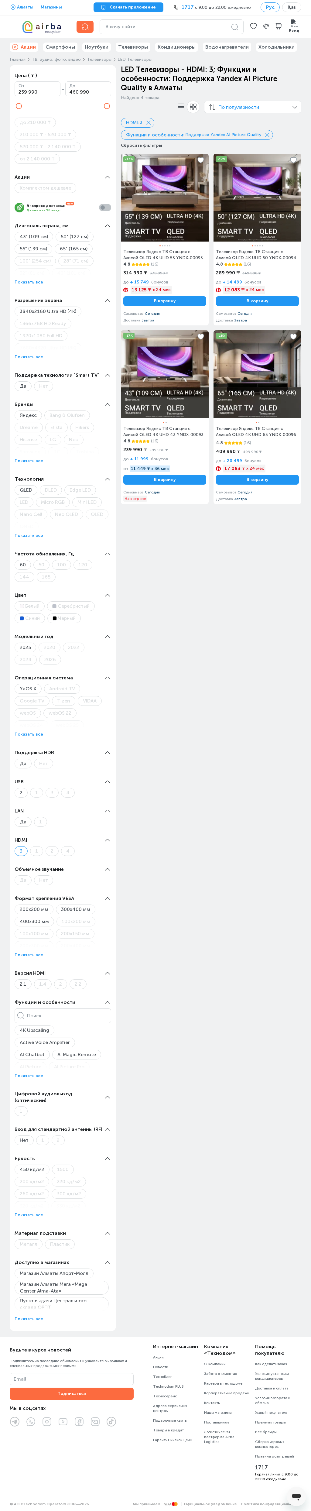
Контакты (212, 1403)
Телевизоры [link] (133, 47)
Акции (158, 1357)
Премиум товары (270, 1422)
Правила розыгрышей (274, 1456)
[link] (165, 239)
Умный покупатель (271, 1412)
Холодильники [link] (276, 47)
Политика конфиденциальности (271, 1504)
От (22, 85)
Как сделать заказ (271, 1364)
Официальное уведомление (210, 1504)
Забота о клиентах (220, 1374)
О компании (215, 1364)
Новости (160, 1367)
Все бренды (266, 1432)
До (72, 85)
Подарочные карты (170, 1420)
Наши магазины (218, 1412)
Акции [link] (28, 47)
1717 (261, 1467)
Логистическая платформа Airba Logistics (219, 1437)
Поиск (34, 1015)
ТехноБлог (162, 1377)
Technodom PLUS (168, 1386)
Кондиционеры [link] (177, 47)
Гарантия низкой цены (172, 1440)
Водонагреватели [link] (227, 47)
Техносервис (165, 1396)
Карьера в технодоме (223, 1383)
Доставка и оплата (272, 1388)
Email (20, 1379)
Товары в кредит (168, 1430)
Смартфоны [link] (60, 47)
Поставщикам (216, 1422)
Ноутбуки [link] (96, 47)
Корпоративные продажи (226, 1393)
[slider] (19, 106)
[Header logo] (39, 27)
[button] (253, 26)
